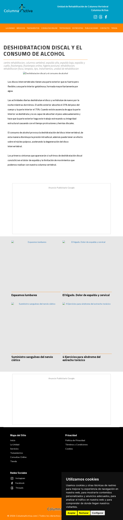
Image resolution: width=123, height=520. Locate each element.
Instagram (20, 478)
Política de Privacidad (75, 440)
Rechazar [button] (84, 513)
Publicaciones (91, 28)
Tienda (114, 28)
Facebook (19, 483)
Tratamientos (33, 28)
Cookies (69, 448)
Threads (19, 487)
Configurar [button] (97, 513)
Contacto (104, 28)
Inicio (12, 440)
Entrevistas (77, 28)
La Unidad (10, 28)
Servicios (20, 28)
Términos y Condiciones (76, 444)
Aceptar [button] (72, 513)
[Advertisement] (105, 83)
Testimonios (64, 28)
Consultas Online (49, 28)
